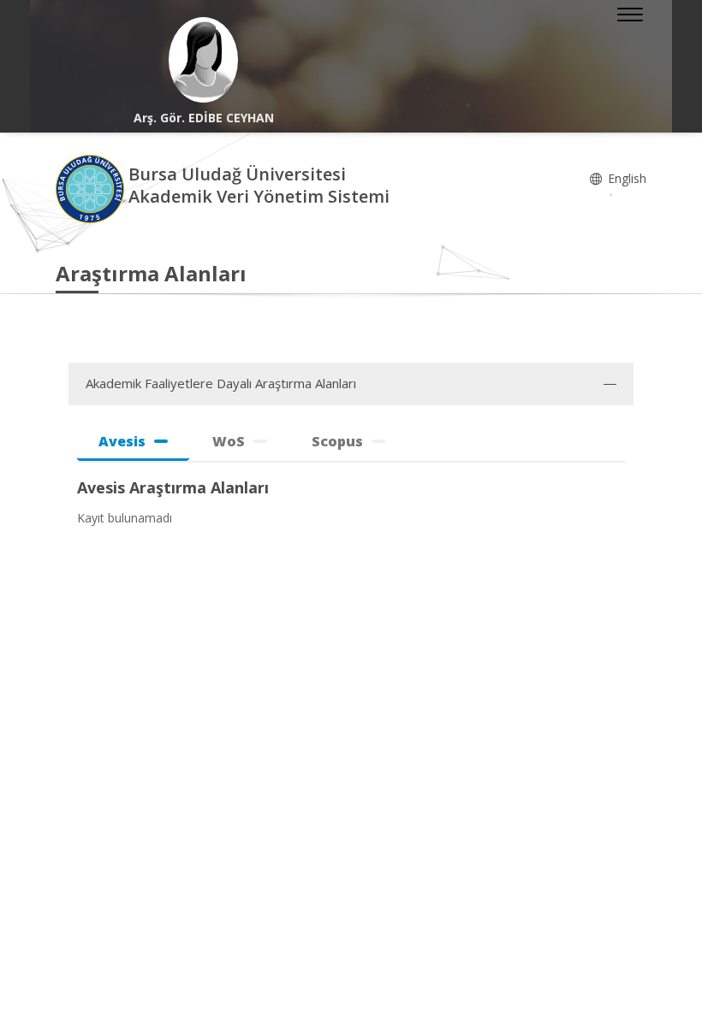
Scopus (337, 441)
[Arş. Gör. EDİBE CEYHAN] (203, 60)
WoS (228, 441)
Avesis (122, 441)
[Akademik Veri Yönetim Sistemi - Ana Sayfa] (92, 188)
